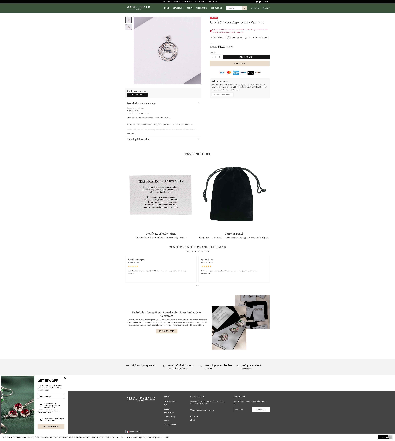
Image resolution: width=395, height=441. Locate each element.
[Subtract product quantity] (212, 57)
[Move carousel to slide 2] (198, 285)
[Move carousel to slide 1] (196, 285)
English (266, 1)
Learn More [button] (166, 437)
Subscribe (261, 409)
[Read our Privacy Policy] (63, 410)
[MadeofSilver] (138, 8)
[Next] (269, 269)
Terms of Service (170, 424)
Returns (166, 420)
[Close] (65, 378)
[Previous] (125, 269)
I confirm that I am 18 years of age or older (54, 419)
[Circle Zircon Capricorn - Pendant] (167, 50)
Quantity (213, 52)
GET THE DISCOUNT (51, 426)
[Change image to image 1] (128, 20)
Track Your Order (170, 401)
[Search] (244, 8)
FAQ (165, 405)
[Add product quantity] (219, 57)
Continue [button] (385, 437)
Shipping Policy (169, 417)
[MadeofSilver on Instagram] (260, 2)
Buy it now (239, 63)
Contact (166, 409)
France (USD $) (133, 431)
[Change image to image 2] (128, 27)
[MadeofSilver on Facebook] (257, 2)
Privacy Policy (169, 413)
